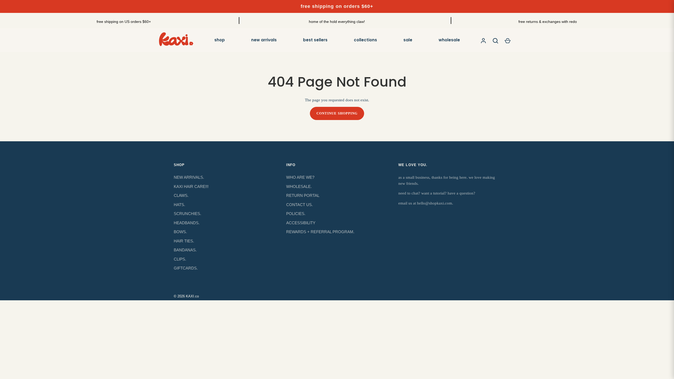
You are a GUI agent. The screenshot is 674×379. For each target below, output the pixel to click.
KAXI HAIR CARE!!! (191, 186)
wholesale (449, 40)
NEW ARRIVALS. (189, 177)
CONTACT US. (299, 204)
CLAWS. (181, 195)
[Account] (483, 41)
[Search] (495, 41)
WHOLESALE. (299, 186)
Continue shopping (337, 113)
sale (407, 40)
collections (365, 40)
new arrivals (264, 40)
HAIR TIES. (184, 241)
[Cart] (507, 41)
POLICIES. (295, 213)
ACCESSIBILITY (300, 223)
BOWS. (180, 232)
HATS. (179, 204)
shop (219, 40)
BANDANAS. (185, 250)
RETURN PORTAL (302, 195)
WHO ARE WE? (300, 177)
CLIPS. (180, 259)
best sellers (315, 40)
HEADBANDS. (187, 223)
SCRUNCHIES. (187, 213)
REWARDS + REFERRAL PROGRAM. (320, 232)
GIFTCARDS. (186, 268)
